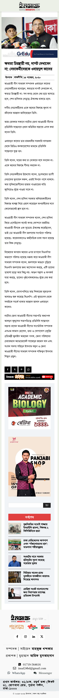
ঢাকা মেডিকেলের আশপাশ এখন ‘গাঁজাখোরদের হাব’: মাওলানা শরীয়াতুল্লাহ (35, 544)
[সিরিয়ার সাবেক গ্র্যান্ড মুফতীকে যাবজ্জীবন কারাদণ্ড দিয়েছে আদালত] (14, 577)
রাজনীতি (18, 77)
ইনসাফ (8, 77)
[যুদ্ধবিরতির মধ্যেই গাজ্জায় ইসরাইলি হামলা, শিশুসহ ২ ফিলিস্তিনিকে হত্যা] (14, 528)
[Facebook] (8, 370)
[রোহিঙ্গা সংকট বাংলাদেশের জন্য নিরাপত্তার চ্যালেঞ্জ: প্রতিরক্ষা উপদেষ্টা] (14, 593)
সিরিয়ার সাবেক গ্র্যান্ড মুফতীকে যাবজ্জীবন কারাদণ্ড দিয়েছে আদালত (36, 576)
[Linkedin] (33, 637)
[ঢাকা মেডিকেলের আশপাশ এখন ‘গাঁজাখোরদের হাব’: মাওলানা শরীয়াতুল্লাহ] (14, 544)
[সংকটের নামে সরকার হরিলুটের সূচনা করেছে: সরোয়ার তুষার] (14, 561)
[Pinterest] (21, 370)
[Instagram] (25, 637)
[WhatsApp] (28, 370)
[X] (14, 370)
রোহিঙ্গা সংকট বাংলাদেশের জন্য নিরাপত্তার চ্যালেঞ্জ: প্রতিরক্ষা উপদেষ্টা (35, 592)
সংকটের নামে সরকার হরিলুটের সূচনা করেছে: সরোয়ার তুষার (34, 560)
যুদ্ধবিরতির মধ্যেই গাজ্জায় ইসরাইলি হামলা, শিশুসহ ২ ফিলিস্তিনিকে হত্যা (35, 528)
